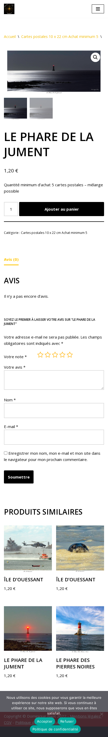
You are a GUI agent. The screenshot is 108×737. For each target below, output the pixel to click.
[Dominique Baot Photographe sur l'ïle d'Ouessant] (10, 9)
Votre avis (14, 367)
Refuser (67, 721)
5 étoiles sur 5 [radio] (70, 355)
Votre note (15, 356)
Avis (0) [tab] (11, 259)
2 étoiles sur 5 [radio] (48, 355)
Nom (10, 399)
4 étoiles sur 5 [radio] (62, 355)
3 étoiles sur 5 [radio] (55, 355)
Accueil (10, 36)
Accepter (44, 721)
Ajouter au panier (62, 209)
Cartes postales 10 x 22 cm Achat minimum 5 (59, 36)
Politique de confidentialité (55, 729)
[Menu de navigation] (98, 8)
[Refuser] (101, 714)
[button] (95, 57)
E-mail (11, 426)
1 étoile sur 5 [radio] (40, 355)
